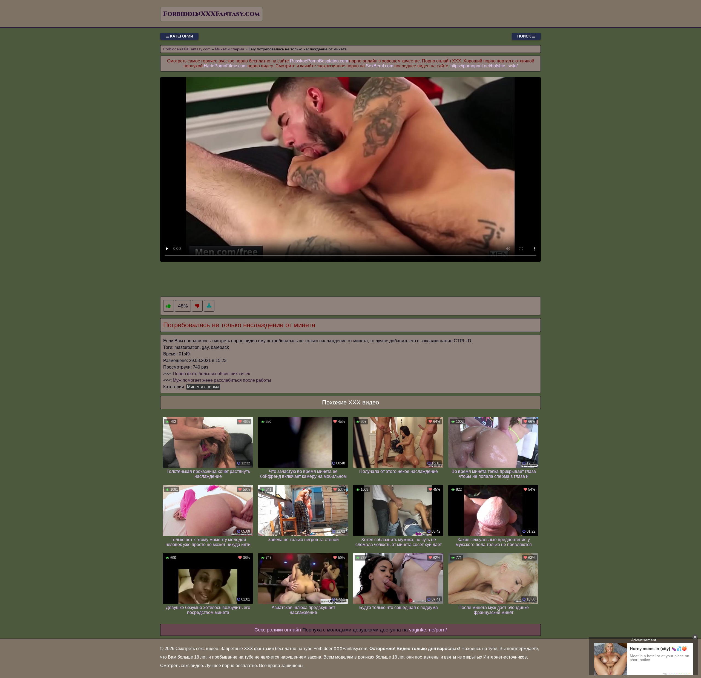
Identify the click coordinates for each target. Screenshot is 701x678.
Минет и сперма (203, 386)
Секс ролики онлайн (277, 630)
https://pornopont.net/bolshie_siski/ (484, 66)
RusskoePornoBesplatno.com (319, 61)
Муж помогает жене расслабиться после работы (222, 380)
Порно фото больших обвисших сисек (211, 373)
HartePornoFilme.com (225, 66)
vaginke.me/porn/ (428, 630)
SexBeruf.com (379, 66)
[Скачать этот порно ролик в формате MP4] (209, 306)
